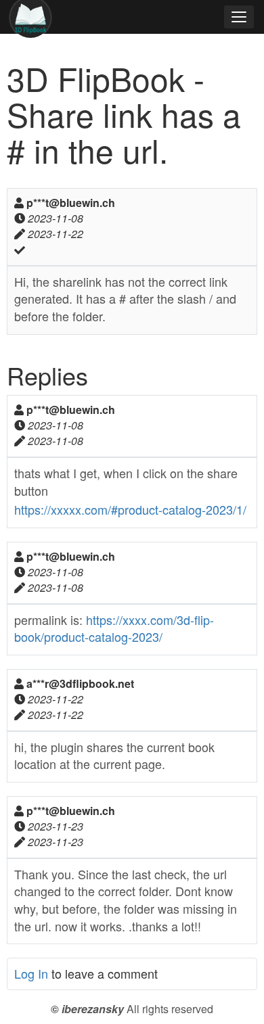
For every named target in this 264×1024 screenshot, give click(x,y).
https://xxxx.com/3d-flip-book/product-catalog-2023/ (114, 628)
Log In (31, 973)
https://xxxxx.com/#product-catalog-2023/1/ (130, 509)
